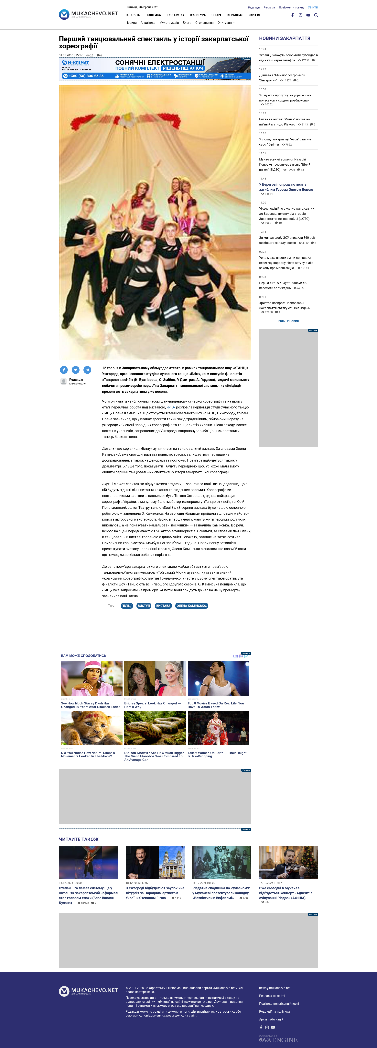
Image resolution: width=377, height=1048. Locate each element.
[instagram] (300, 16)
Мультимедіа (169, 23)
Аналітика (148, 23)
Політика (153, 15)
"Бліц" (127, 606)
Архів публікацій (271, 1019)
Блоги (187, 23)
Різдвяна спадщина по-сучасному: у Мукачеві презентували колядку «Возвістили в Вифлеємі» (221, 893)
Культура (198, 15)
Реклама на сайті (272, 996)
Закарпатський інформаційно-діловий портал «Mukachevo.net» (191, 988)
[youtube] (308, 16)
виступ (144, 606)
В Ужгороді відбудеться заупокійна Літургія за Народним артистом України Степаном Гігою (155, 893)
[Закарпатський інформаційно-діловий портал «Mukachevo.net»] (88, 15)
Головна (133, 15)
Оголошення (204, 23)
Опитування (226, 23)
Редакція (254, 7)
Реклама (269, 7)
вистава (163, 606)
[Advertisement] (155, 796)
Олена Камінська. (192, 606)
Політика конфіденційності (279, 1004)
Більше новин (288, 321)
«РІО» (171, 407)
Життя (254, 15)
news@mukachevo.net (274, 988)
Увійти (313, 7)
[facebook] (293, 16)
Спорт (216, 15)
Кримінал (235, 15)
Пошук (316, 15)
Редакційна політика (274, 1011)
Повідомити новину (291, 7)
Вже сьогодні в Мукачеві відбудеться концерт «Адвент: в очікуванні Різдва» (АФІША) (285, 893)
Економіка (175, 15)
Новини (131, 23)
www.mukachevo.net (198, 1002)
